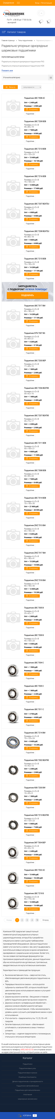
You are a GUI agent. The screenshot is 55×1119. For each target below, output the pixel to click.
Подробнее (30, 114)
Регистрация (46, 3)
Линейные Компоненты (27, 1077)
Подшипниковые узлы (27, 1068)
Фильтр (12, 87)
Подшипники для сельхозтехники (27, 1090)
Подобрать (27, 295)
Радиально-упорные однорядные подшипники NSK (23, 66)
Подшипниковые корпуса (27, 1073)
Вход (37, 3)
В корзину (33, 109)
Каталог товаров (16, 32)
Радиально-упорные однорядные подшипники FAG (23, 62)
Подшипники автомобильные (27, 1086)
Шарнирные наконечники (27, 1099)
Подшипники (27, 1064)
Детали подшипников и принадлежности (27, 1081)
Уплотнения (27, 1095)
